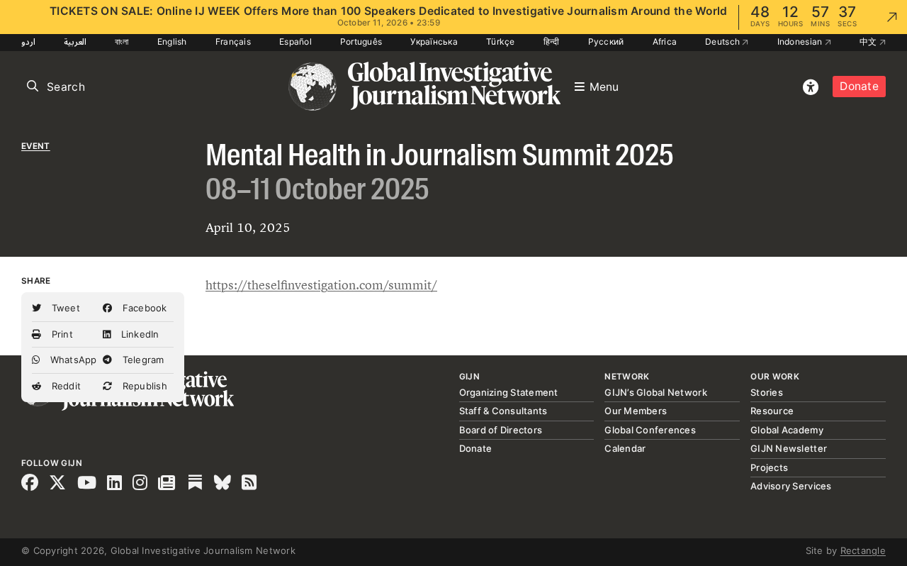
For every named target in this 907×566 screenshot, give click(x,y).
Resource (772, 410)
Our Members (635, 410)
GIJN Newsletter (788, 448)
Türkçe (500, 41)
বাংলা (122, 41)
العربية (75, 41)
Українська (434, 41)
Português (361, 41)
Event (35, 146)
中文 (869, 41)
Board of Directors (501, 429)
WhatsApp (71, 359)
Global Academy (786, 429)
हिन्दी (551, 41)
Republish (143, 386)
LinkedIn (138, 334)
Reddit (64, 386)
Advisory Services (790, 486)
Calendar (625, 448)
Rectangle (863, 550)
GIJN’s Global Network (655, 392)
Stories (766, 392)
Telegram (141, 359)
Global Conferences (650, 429)
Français (233, 41)
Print (60, 334)
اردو (28, 41)
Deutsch (723, 41)
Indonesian (801, 41)
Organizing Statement (508, 392)
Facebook (143, 307)
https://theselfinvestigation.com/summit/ (321, 285)
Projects (769, 467)
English (172, 41)
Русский (606, 41)
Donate (859, 86)
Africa (665, 41)
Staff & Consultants (503, 410)
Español (295, 41)
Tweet (64, 307)
